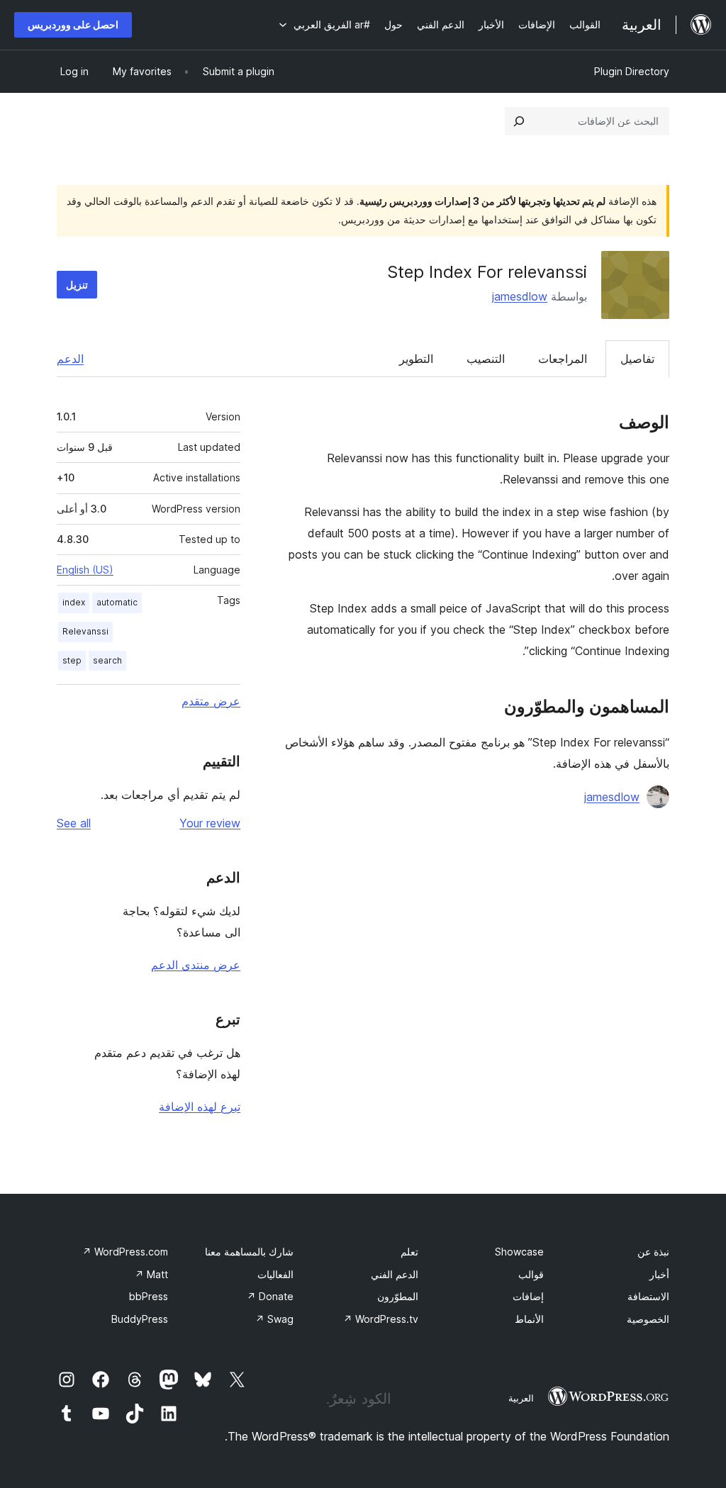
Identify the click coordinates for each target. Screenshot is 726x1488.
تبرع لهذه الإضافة (199, 1107)
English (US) (85, 570)
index (73, 602)
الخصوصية (648, 1319)
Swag (274, 1319)
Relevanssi (85, 631)
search (107, 660)
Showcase (519, 1252)
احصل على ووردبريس (73, 24)
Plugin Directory (631, 71)
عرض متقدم (211, 701)
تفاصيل (637, 359)
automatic (117, 602)
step (72, 660)
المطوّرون (397, 1296)
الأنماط (529, 1319)
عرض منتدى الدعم (195, 965)
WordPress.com (125, 1252)
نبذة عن (653, 1252)
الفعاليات (275, 1274)
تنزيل (77, 285)
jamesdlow (519, 296)
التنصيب (486, 359)
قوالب (531, 1274)
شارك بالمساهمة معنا (249, 1252)
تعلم (409, 1252)
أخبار (659, 1274)
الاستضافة (648, 1296)
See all (74, 823)
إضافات (528, 1296)
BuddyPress (139, 1319)
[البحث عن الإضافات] (519, 121)
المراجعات (562, 359)
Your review (209, 823)
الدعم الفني (394, 1274)
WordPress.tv (380, 1319)
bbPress (148, 1296)
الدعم (70, 359)
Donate (270, 1296)
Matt (151, 1274)
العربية (521, 1398)
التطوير (416, 359)
